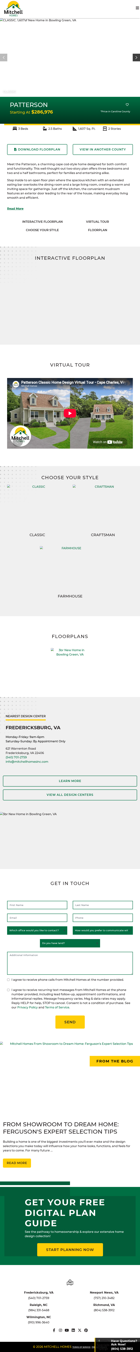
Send (70, 1022)
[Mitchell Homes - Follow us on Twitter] (79, 1330)
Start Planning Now (70, 1250)
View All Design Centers (70, 795)
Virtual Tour (97, 221)
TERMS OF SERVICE (81, 1347)
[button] (136, 58)
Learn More (70, 781)
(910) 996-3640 (38, 1322)
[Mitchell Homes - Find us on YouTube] (67, 1330)
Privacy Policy (27, 1007)
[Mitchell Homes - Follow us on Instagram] (60, 1330)
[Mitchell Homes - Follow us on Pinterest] (86, 1330)
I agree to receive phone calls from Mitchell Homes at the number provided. (67, 979)
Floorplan (97, 230)
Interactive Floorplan (42, 221)
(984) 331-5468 (38, 1310)
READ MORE (17, 1163)
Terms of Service (57, 1007)
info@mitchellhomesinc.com (27, 761)
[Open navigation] (137, 8)
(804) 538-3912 (104, 1310)
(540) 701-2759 (16, 757)
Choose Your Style (42, 230)
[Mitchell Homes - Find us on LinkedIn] (73, 1330)
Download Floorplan (39, 149)
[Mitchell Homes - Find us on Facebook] (54, 1330)
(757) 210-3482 (104, 1298)
